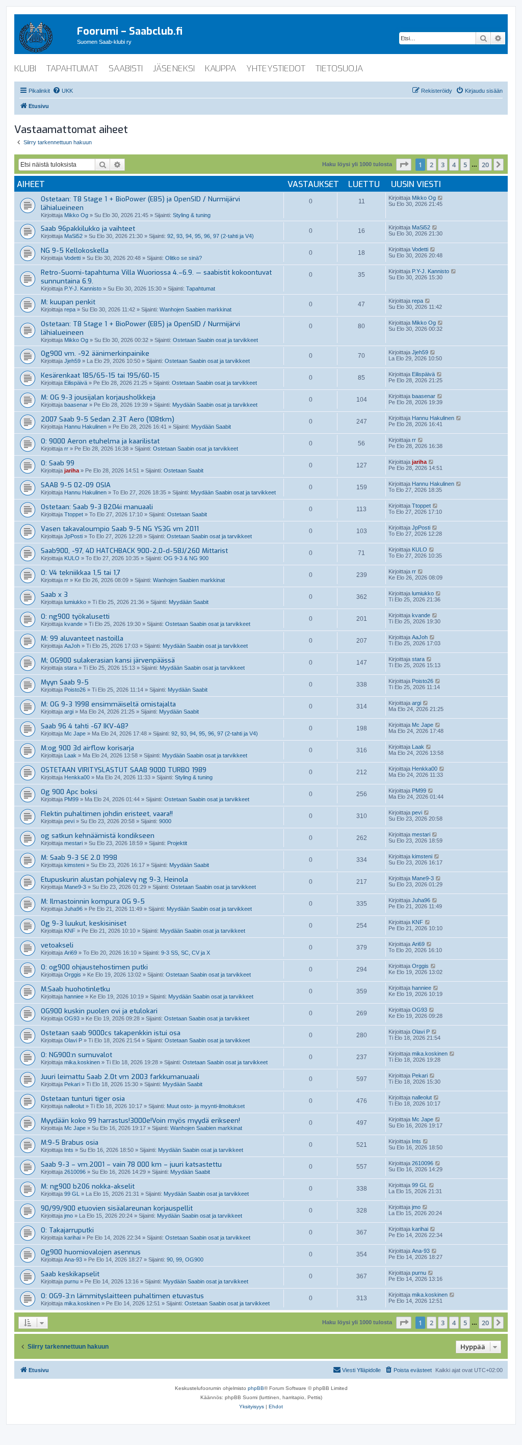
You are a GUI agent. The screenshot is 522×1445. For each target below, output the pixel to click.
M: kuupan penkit (68, 302)
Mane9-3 (75, 887)
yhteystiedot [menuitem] (275, 68)
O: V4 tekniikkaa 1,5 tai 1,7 (80, 572)
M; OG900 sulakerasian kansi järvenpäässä (108, 660)
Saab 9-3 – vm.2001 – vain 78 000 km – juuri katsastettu (131, 1164)
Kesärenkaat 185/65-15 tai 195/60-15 (100, 375)
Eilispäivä (75, 383)
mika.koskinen (82, 1062)
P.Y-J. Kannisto (82, 288)
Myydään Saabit (211, 427)
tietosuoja (339, 68)
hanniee (74, 996)
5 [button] (465, 164)
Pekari (72, 1084)
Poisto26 (75, 690)
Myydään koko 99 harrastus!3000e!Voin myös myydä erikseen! (140, 1120)
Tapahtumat (200, 288)
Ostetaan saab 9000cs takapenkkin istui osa (110, 1033)
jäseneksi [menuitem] (174, 68)
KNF (69, 931)
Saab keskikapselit (70, 1274)
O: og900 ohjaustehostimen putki (94, 967)
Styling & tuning (192, 215)
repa (69, 309)
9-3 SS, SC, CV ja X (185, 953)
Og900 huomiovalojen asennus (91, 1252)
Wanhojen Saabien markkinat (195, 309)
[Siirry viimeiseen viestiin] (440, 198)
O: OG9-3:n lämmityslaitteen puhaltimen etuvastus (122, 1296)
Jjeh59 (72, 361)
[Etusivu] (45, 35)
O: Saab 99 (57, 463)
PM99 (71, 799)
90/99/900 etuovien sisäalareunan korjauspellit (117, 1208)
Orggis (72, 974)
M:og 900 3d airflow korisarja (87, 748)
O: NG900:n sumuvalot (76, 1054)
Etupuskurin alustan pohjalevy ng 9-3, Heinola (114, 879)
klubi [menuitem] (25, 68)
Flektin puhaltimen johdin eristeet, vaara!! (107, 813)
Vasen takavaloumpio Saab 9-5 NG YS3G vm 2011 (120, 528)
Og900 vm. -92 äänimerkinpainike (95, 353)
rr (66, 448)
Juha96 (73, 909)
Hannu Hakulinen (85, 427)
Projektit (177, 843)
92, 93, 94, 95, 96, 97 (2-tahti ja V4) (210, 236)
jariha (71, 470)
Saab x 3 (54, 594)
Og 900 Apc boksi (69, 791)
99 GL (72, 1194)
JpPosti (73, 536)
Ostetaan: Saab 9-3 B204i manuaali (97, 507)
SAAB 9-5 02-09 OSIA (76, 485)
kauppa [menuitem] (220, 68)
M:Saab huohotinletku (75, 989)
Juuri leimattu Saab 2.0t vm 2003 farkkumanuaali (120, 1076)
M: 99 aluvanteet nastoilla (82, 638)
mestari (73, 843)
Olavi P (73, 1040)
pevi (69, 821)
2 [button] (431, 164)
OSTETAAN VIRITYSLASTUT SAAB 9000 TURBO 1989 (123, 770)
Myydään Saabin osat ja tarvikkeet (214, 405)
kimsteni (74, 865)
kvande (73, 624)
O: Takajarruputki (67, 1230)
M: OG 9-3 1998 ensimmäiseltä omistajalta (108, 704)
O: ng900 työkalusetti (75, 616)
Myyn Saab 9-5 (65, 682)
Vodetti (72, 258)
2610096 (75, 1172)
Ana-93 (73, 1259)
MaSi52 (73, 236)
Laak (70, 755)
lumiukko (75, 602)
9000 (165, 821)
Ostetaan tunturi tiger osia (83, 1098)
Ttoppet (73, 514)
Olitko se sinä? (183, 258)
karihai (72, 1237)
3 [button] (443, 164)
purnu (71, 1281)
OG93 (72, 1018)
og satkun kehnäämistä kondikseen (97, 835)
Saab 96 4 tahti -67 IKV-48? (84, 726)
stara (70, 668)
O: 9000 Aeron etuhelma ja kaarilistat (100, 441)
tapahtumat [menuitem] (72, 68)
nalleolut (74, 1106)
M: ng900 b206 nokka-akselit (88, 1186)
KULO (72, 558)
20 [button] (485, 164)
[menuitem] (63, 91)
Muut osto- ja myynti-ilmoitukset (206, 1106)
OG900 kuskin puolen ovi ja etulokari (99, 1011)
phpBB (256, 1388)
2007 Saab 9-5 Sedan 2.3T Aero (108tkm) (107, 419)
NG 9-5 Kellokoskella (75, 250)
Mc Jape (75, 733)
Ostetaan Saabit (183, 470)
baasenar (76, 405)
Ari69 (70, 953)
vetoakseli (57, 945)
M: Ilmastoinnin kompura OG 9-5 (93, 901)
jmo (68, 1216)
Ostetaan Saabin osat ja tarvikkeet (215, 340)
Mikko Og (76, 215)
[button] (403, 165)
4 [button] (454, 164)
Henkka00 (77, 777)
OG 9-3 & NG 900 (186, 558)
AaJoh (72, 646)
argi (68, 711)
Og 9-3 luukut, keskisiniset (83, 923)
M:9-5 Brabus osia (69, 1142)
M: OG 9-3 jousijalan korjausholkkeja (98, 397)
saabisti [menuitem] (126, 68)
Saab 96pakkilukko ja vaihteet (88, 228)
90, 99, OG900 (185, 1259)
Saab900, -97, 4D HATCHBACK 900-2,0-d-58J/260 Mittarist (134, 550)
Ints (68, 1150)
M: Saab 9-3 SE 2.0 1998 (79, 857)
